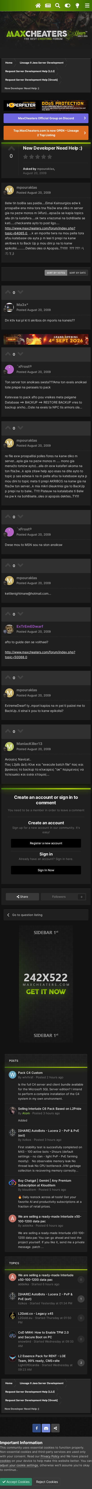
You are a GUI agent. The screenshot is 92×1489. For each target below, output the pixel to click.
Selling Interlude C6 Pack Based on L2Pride (49, 1108)
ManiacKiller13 (29, 743)
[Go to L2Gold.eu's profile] (12, 1315)
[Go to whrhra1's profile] (12, 1075)
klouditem (29, 1189)
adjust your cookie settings (19, 1465)
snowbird (24, 1341)
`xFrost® (24, 366)
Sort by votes (56, 272)
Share (23, 896)
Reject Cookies (46, 1482)
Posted (34, 192)
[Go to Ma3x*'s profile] (9, 307)
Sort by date (77, 272)
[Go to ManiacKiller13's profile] (9, 746)
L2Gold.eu (25, 1318)
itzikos (26, 1139)
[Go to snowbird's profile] (12, 1334)
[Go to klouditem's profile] (12, 1182)
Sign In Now (46, 870)
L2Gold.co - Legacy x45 (35, 1313)
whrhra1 (27, 1077)
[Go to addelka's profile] (12, 1218)
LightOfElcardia (28, 1365)
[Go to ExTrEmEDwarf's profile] (9, 629)
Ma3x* (22, 304)
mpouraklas (45, 169)
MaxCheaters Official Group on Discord (46, 118)
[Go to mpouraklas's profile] (9, 190)
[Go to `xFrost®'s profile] (9, 369)
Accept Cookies (17, 1482)
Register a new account (46, 843)
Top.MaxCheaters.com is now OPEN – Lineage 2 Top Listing (46, 133)
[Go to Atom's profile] (12, 1111)
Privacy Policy (50, 1456)
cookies (5, 1460)
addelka (27, 1225)
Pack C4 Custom (30, 1073)
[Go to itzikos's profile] (12, 1133)
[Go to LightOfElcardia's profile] (12, 1358)
